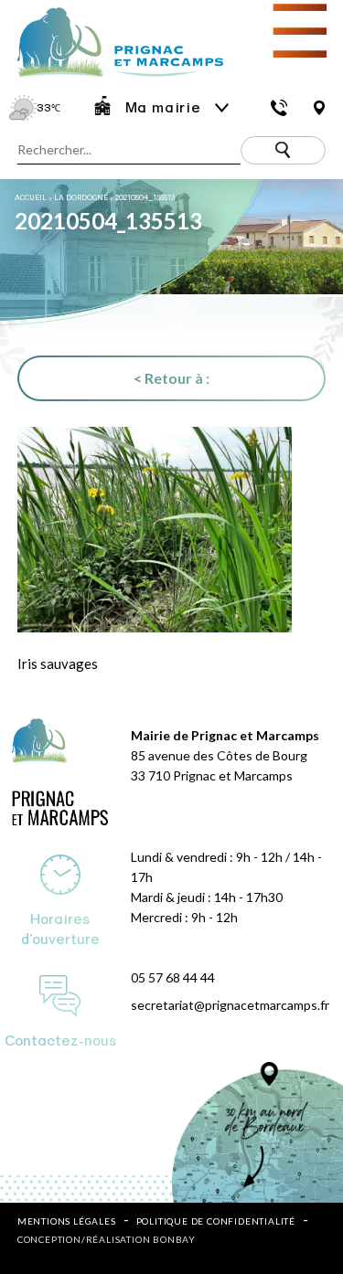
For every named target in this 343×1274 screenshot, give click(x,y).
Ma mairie (163, 108)
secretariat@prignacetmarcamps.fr (230, 1005)
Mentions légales (66, 1221)
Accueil (31, 198)
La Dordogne (81, 198)
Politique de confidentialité (215, 1221)
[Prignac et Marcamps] (111, 78)
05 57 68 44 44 (173, 977)
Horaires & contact (278, 108)
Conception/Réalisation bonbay (106, 1239)
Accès (319, 108)
